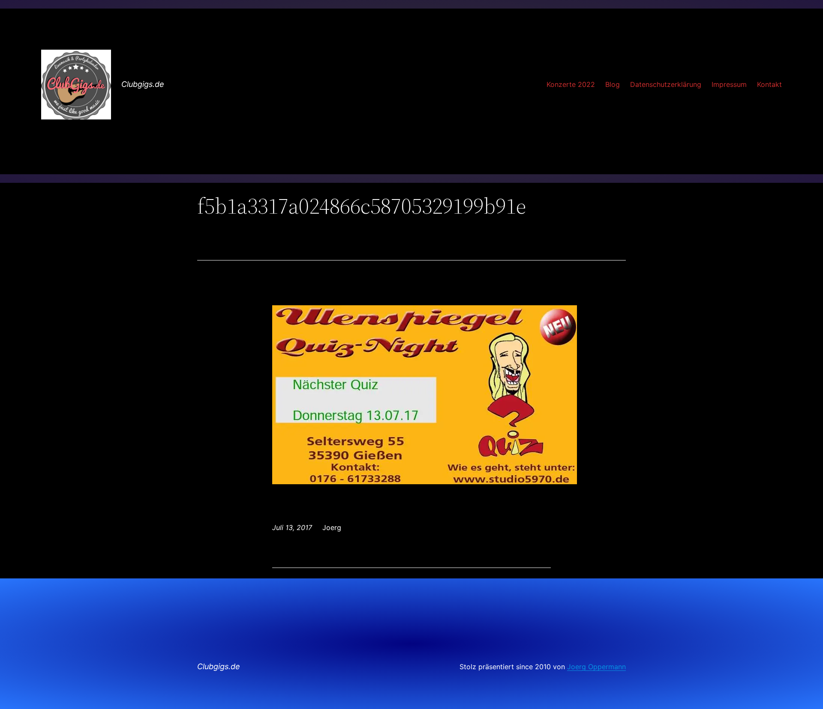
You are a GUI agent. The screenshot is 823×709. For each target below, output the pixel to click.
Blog (612, 84)
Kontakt (769, 84)
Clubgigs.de (142, 84)
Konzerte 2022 (571, 84)
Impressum (729, 84)
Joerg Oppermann (596, 666)
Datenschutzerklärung (665, 84)
